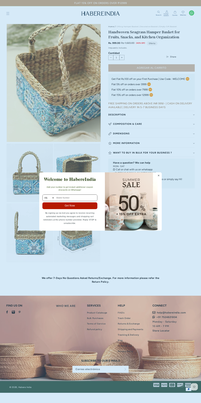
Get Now (70, 205)
